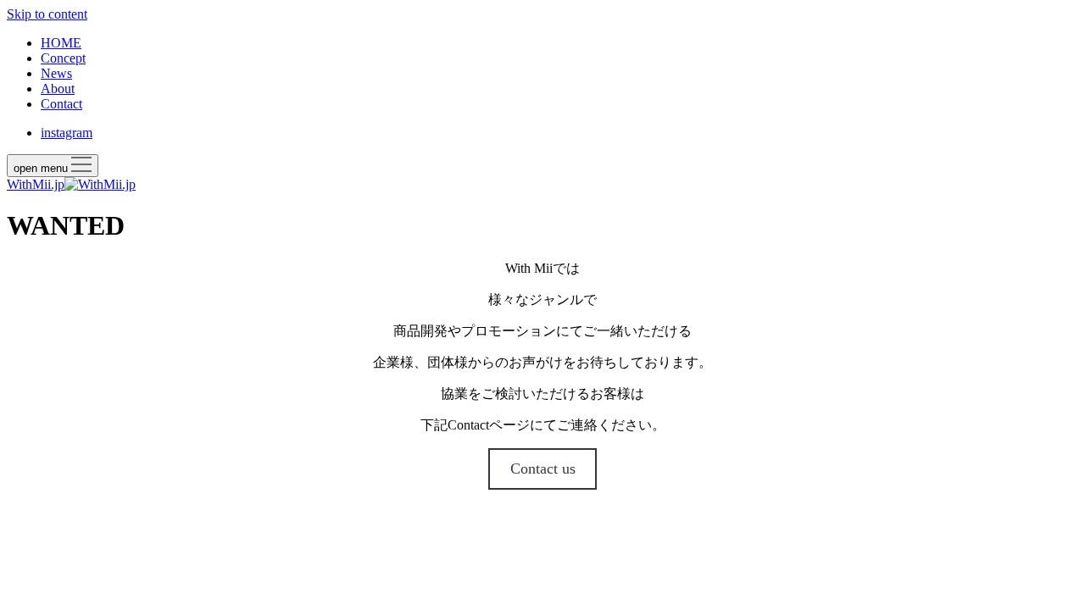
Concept (63, 58)
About (58, 88)
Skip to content (47, 14)
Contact (61, 104)
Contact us (543, 468)
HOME (61, 43)
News (56, 73)
